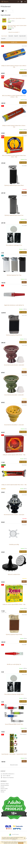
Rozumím (21, 843)
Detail (24, 192)
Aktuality (2, 792)
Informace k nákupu (5, 783)
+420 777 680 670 (6, 775)
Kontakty (2, 787)
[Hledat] (18, 1)
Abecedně (3, 38)
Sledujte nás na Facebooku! (8, 777)
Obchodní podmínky (5, 785)
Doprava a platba (4, 788)
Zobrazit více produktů (13, 32)
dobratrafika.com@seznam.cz (8, 773)
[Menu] (25, 1)
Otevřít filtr (14, 42)
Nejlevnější (11, 36)
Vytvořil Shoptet (15, 834)
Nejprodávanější (22, 36)
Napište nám (3, 790)
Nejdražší (16, 36)
